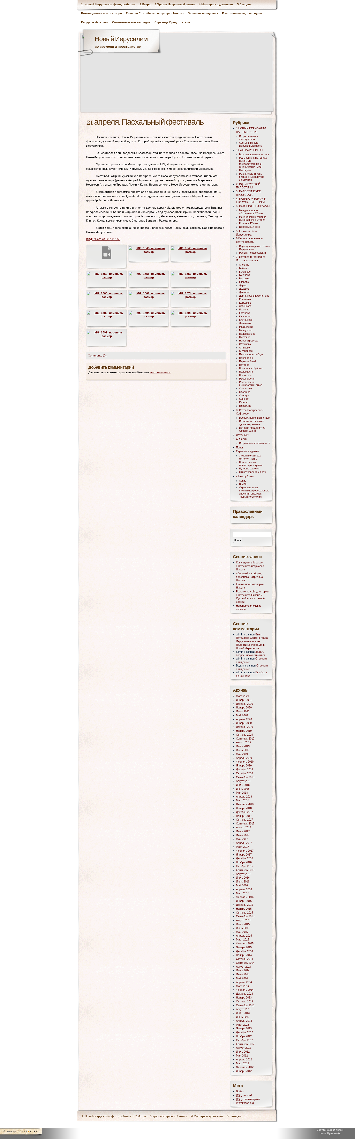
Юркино (243, 402)
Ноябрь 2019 (244, 730)
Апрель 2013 (244, 1020)
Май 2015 (242, 931)
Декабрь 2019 (244, 726)
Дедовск (244, 288)
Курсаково (245, 316)
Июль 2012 (243, 1051)
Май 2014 (242, 978)
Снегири (244, 395)
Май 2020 (242, 715)
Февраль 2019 (245, 761)
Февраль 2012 (245, 1067)
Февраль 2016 (245, 897)
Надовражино (247, 333)
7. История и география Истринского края (250, 258)
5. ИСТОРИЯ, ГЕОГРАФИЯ (253, 206)
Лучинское (245, 323)
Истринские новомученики (254, 443)
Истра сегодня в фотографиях (248, 138)
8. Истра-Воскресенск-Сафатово (250, 412)
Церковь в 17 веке (249, 226)
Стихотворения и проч (252, 472)
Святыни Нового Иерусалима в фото (250, 144)
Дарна (243, 285)
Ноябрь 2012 (244, 1036)
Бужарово (245, 271)
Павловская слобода (251, 354)
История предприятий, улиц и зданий (252, 429)
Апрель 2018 (244, 796)
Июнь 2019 (242, 750)
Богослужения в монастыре (101, 13)
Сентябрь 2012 (245, 1044)
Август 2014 (243, 966)
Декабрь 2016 (244, 858)
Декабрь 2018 (244, 769)
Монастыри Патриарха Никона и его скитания (252, 219)
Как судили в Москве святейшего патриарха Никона (250, 566)
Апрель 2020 (244, 719)
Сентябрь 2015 (245, 916)
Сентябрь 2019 (245, 738)
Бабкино (244, 268)
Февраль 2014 (245, 989)
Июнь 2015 (242, 928)
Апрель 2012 (244, 1059)
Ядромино (245, 405)
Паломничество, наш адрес (242, 13)
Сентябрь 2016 (245, 870)
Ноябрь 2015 (244, 908)
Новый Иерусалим (121, 39)
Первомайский (247, 361)
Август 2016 (243, 873)
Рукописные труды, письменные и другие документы (251, 176)
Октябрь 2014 (244, 958)
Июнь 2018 (242, 788)
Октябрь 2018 (244, 773)
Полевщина (246, 371)
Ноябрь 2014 (244, 955)
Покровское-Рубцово (251, 368)
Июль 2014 (243, 970)
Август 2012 (243, 1047)
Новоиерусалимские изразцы (248, 607)
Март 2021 (242, 696)
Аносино (244, 264)
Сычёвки (244, 398)
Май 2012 (242, 1055)
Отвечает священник (203, 13)
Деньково (244, 292)
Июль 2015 (243, 924)
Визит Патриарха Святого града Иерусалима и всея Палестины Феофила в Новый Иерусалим (252, 641)
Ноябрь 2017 (244, 815)
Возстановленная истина (254, 154)
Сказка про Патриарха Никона (250, 586)
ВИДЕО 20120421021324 (103, 239)
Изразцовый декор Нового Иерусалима (254, 248)
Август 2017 (243, 827)
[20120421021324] (106, 259)
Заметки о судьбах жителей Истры (250, 457)
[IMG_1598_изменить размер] (190, 316)
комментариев (248, 1099)
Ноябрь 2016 (244, 862)
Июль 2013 (243, 1013)
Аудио (242, 480)
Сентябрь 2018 (245, 777)
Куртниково (245, 319)
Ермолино (245, 302)
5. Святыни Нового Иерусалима (247, 233)
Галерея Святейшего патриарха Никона (155, 13)
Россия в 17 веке (248, 223)
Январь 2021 (244, 699)
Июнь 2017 (242, 835)
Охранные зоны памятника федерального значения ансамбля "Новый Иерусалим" (254, 492)
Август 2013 (243, 1009)
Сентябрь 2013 (245, 1005)
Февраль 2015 (245, 943)
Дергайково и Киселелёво (254, 295)
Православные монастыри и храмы (251, 464)
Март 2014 (242, 986)
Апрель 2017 (244, 842)
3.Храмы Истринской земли (175, 4)
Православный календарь (247, 514)
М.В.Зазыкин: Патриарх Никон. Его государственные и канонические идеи (253, 162)
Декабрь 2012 (244, 1032)
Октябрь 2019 (244, 734)
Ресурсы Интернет (94, 22)
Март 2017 (242, 846)
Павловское (246, 357)
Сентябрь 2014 (245, 962)
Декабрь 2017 (244, 812)
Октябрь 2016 (244, 866)
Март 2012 (242, 1063)
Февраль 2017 (245, 850)
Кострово (244, 313)
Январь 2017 (244, 854)
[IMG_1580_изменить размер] (106, 316)
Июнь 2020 (242, 711)
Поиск (239, 447)
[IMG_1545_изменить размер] (148, 251)
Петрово (244, 364)
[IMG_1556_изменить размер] (190, 277)
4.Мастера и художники (216, 4)
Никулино (244, 337)
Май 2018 (242, 792)
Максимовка (246, 326)
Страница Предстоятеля (172, 22)
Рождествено (247, 378)
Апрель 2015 (244, 935)
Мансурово (245, 330)
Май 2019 (242, 754)
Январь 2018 (244, 808)
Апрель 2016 (244, 889)
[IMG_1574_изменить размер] (190, 296)
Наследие (245, 170)
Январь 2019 (244, 765)
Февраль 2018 (245, 804)
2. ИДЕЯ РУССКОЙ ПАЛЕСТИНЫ (248, 186)
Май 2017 (242, 839)
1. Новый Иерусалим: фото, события (108, 4)
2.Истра (145, 4)
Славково (244, 392)
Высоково (244, 278)
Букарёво (244, 275)
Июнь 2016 (242, 881)
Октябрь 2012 (244, 1040)
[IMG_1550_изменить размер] (106, 277)
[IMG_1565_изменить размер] (106, 296)
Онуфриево (246, 350)
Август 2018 (243, 781)
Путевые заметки (249, 468)
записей (244, 1095)
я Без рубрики (245, 476)
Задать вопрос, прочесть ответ (250, 653)
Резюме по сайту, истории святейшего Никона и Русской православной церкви (252, 596)
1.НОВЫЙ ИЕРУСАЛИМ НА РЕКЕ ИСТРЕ (251, 130)
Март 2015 (242, 939)
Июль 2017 (243, 831)
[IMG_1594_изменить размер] (148, 316)
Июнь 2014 (242, 974)
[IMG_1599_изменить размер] (106, 336)
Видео (243, 484)
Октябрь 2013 (244, 1001)
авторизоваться (160, 372)
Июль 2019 (243, 746)
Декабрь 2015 (244, 904)
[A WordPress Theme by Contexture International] (26, 1132)
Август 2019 (243, 742)
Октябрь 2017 (244, 819)
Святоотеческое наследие (131, 22)
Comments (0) (97, 355)
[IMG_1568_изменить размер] (148, 296)
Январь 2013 (244, 1028)
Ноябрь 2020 (244, 707)
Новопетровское (248, 340)
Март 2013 (242, 1024)
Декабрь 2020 (244, 703)
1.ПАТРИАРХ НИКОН (249, 150)
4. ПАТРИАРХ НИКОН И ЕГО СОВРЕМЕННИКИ (251, 200)
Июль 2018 (243, 784)
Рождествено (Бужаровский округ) (251, 384)
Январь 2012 (244, 1071)
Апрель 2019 (244, 757)
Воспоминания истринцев (254, 417)
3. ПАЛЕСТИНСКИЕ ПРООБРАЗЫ (248, 193)
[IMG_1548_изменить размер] (190, 251)
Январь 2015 (244, 947)
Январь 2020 (244, 723)
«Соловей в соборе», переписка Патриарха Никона (249, 577)
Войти (239, 1091)
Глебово (244, 282)
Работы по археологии (252, 252)
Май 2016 (242, 885)
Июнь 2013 (242, 1016)
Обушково (245, 344)
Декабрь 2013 (244, 993)
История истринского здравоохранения (251, 423)
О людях (241, 438)
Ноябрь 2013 (244, 997)
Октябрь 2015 (244, 912)
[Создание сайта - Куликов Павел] (331, 1132)
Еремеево (245, 299)
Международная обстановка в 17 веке (251, 212)
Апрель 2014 (244, 982)
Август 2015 (243, 920)
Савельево (245, 388)
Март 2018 (242, 800)
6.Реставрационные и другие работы (249, 240)
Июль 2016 (243, 877)
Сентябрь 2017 (245, 823)
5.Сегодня (244, 4)
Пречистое (245, 375)
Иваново (244, 309)
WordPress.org (245, 1102)
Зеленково (245, 306)
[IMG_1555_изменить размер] (148, 277)
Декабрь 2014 (244, 951)
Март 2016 (242, 893)
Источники (242, 435)
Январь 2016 (244, 900)
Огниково (244, 347)
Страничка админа (247, 451)
